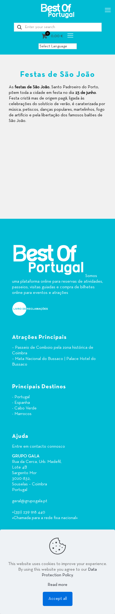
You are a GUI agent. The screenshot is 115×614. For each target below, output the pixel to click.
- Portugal (21, 397)
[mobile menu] (107, 10)
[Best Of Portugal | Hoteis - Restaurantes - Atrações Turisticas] (57, 11)
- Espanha (21, 403)
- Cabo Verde (24, 408)
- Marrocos (22, 414)
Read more (57, 585)
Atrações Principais (39, 337)
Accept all (57, 599)
